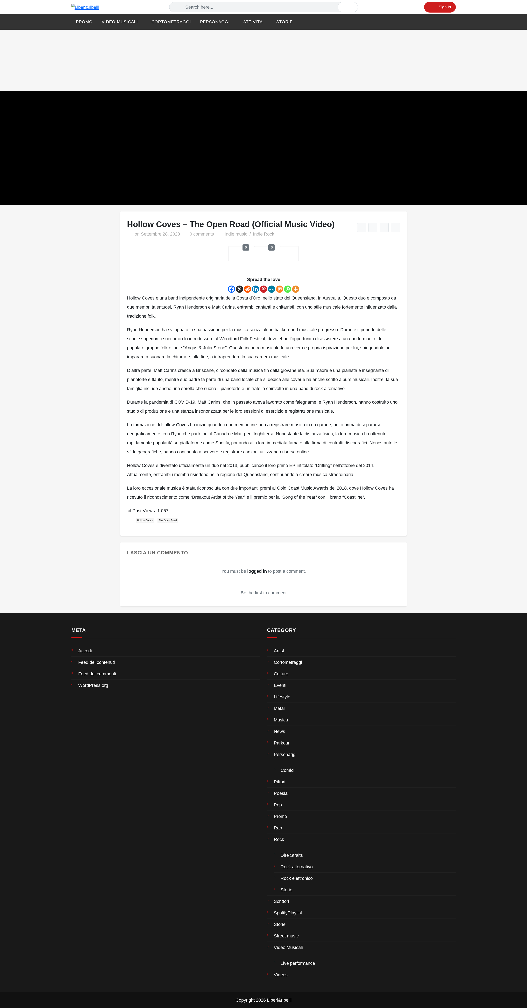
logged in (257, 571)
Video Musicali (120, 22)
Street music (286, 935)
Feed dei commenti (97, 673)
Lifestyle (282, 696)
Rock (279, 839)
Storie (284, 22)
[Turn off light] (361, 227)
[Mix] (279, 289)
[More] (295, 289)
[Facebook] (231, 289)
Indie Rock (263, 234)
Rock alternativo (297, 866)
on (157, 234)
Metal (279, 708)
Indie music (236, 234)
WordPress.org (93, 685)
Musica (281, 719)
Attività (253, 22)
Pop (278, 804)
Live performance (298, 963)
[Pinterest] (263, 289)
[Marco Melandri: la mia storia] (384, 227)
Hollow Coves (145, 520)
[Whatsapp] (287, 289)
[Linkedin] (255, 289)
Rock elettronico (297, 878)
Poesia (281, 793)
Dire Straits (292, 855)
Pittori (279, 781)
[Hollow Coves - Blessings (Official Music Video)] (395, 227)
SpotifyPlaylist (288, 912)
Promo (84, 22)
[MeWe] (271, 289)
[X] (239, 289)
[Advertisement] (263, 60)
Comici (287, 770)
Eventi (280, 685)
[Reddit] (247, 289)
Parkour (281, 743)
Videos (281, 974)
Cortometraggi (171, 22)
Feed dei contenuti (96, 662)
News (279, 731)
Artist (279, 650)
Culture (281, 673)
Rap (278, 827)
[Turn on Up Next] (373, 227)
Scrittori (281, 901)
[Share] (289, 253)
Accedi (85, 650)
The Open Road (168, 520)
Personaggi (215, 22)
